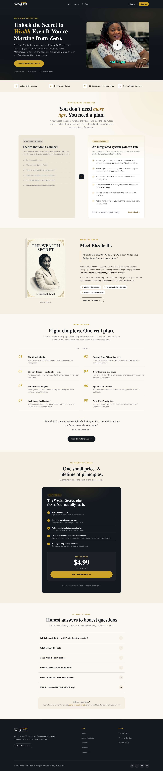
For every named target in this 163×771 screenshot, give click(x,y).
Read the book (22, 746)
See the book (133, 212)
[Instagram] (132, 766)
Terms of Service (125, 738)
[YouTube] (142, 766)
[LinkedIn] (147, 766)
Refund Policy (124, 743)
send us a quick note (77, 705)
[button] (117, 45)
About (77, 4)
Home (69, 4)
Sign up (144, 4)
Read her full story (90, 300)
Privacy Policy (124, 733)
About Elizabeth (88, 738)
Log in (132, 4)
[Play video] (118, 45)
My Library (85, 747)
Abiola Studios (59, 766)
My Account (86, 752)
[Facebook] (137, 766)
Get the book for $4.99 (27, 63)
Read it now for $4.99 (80, 439)
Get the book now (80, 574)
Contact (85, 4)
